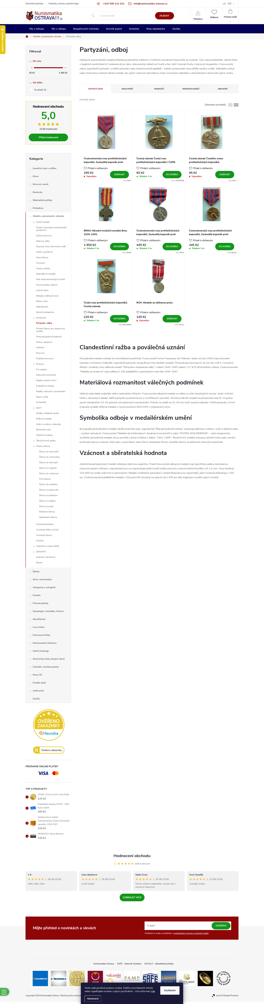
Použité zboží (39, 682)
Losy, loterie (38, 627)
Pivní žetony (45, 479)
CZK (229, 3)
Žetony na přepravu (48, 495)
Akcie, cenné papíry (42, 579)
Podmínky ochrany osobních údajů (64, 3)
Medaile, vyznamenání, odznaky (48, 216)
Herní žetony (42, 257)
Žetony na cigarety (48, 468)
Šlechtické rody (43, 429)
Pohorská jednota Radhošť (48, 336)
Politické (40, 347)
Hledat (164, 15)
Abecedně (222, 89)
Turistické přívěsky (44, 524)
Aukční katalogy (41, 651)
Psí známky (41, 369)
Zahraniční (41, 551)
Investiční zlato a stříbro (44, 168)
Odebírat (221, 925)
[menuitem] (37, 29)
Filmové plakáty (40, 603)
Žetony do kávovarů (48, 462)
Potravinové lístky (41, 635)
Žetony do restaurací (49, 473)
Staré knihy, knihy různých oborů (49, 658)
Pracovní (40, 353)
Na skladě (40, 90)
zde (153, 991)
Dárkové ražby (43, 241)
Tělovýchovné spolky (46, 440)
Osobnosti (41, 317)
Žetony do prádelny (48, 484)
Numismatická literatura (45, 643)
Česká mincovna (43, 235)
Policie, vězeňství (44, 342)
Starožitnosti (39, 619)
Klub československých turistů (50, 279)
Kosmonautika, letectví (46, 284)
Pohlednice (38, 208)
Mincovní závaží (40, 184)
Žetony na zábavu (47, 500)
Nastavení (93, 998)
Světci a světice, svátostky (48, 424)
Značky (36, 698)
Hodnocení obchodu (132, 855)
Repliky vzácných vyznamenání (50, 391)
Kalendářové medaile (45, 273)
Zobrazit (119, 174)
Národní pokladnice (45, 312)
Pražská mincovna (44, 358)
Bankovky (37, 192)
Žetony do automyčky (49, 457)
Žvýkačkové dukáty (45, 385)
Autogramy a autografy (44, 587)
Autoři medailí (42, 222)
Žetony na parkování (48, 489)
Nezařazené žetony (48, 517)
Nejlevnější (127, 89)
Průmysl (40, 364)
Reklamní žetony (47, 511)
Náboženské (42, 306)
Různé (39, 562)
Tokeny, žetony (43, 446)
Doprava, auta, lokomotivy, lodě (51, 246)
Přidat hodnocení (48, 137)
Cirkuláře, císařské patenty (46, 666)
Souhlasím (170, 990)
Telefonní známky (44, 435)
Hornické (40, 263)
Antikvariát (38, 690)
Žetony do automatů (49, 451)
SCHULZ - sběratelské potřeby (159, 963)
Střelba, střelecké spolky (47, 413)
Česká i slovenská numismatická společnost (51, 229)
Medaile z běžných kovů (47, 295)
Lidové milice (42, 290)
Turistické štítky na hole (47, 529)
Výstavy (40, 540)
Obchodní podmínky (34, 3)
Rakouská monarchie (46, 374)
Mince (35, 176)
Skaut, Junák (42, 396)
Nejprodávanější (190, 89)
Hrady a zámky (43, 268)
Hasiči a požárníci (44, 252)
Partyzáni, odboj (44, 323)
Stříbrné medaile (43, 418)
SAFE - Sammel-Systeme (129, 963)
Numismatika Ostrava (104, 963)
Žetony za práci (46, 506)
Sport (39, 407)
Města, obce (42, 301)
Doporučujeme (95, 89)
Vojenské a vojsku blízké (47, 546)
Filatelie (36, 595)
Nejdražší (159, 89)
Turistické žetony (44, 535)
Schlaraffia (41, 402)
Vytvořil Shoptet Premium (227, 995)
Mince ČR (37, 674)
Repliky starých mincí (46, 380)
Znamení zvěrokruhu (45, 557)
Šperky (36, 571)
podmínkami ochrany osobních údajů (191, 933)
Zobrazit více (132, 897)
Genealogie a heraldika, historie (48, 611)
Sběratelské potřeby (42, 200)
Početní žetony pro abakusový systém (50, 330)
